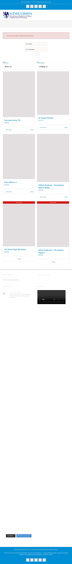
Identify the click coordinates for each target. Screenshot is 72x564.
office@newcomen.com (44, 2)
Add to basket (43, 127)
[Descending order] (46, 44)
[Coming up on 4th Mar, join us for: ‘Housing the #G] (27, 509)
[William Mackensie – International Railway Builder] (53, 158)
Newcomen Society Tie (12, 120)
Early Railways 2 (10, 182)
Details (32, 129)
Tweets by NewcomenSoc (11, 280)
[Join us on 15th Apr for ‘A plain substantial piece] (10, 415)
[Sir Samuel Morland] (53, 93)
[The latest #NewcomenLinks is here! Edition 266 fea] (10, 323)
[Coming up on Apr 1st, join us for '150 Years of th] (27, 419)
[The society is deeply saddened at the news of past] (27, 369)
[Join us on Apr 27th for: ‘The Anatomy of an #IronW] (10, 370)
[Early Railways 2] (19, 156)
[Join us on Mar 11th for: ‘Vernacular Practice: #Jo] (10, 511)
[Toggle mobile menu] (68, 13)
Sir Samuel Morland (45, 118)
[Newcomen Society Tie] (19, 94)
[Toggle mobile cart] (65, 13)
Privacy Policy (36, 549)
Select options (9, 129)
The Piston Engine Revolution (15, 249)
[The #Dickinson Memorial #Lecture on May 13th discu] (27, 324)
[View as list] (37, 54)
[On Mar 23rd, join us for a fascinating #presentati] (10, 467)
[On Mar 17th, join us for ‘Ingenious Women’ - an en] (27, 465)
